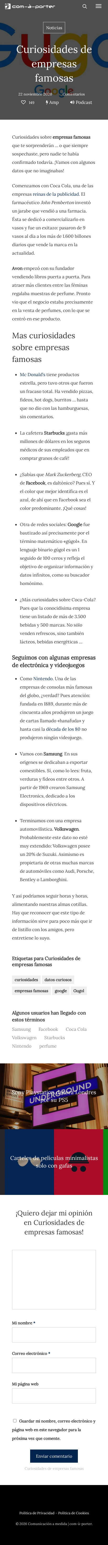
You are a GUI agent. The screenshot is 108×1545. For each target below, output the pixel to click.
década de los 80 (63, 729)
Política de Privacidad (37, 1513)
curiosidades (26, 979)
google (61, 990)
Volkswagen (24, 1038)
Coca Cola (76, 1029)
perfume (48, 1046)
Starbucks (54, 1038)
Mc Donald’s (32, 374)
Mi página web (25, 1383)
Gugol (78, 990)
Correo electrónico (31, 1353)
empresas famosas (31, 990)
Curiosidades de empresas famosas (54, 63)
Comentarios (74, 94)
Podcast (84, 102)
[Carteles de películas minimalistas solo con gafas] (54, 1162)
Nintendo (43, 678)
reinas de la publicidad (56, 194)
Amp (53, 102)
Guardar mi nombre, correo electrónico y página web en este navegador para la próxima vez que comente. (53, 1429)
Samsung (21, 1029)
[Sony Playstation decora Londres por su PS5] (54, 1096)
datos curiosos (58, 979)
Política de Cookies (73, 1513)
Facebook (48, 1029)
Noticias (54, 27)
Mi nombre (23, 1322)
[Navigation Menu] (98, 5)
